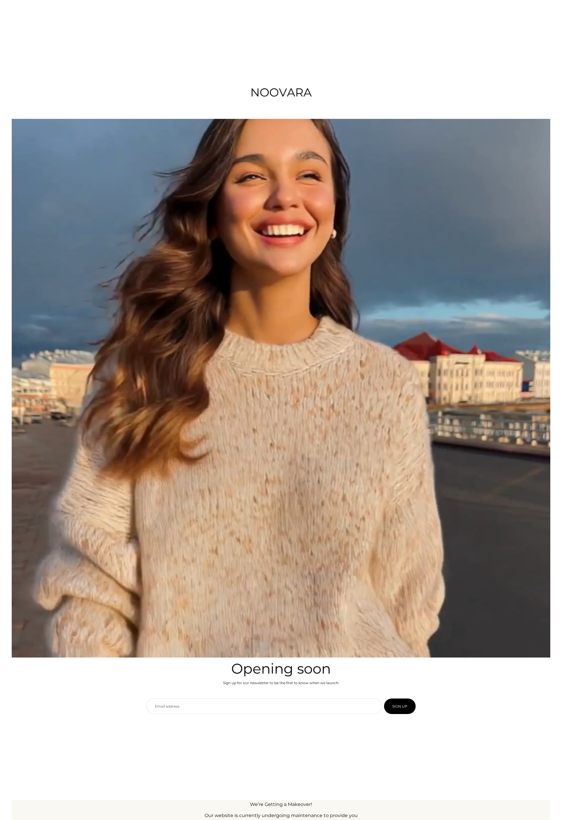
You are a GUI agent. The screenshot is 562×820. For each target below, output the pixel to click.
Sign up (399, 706)
